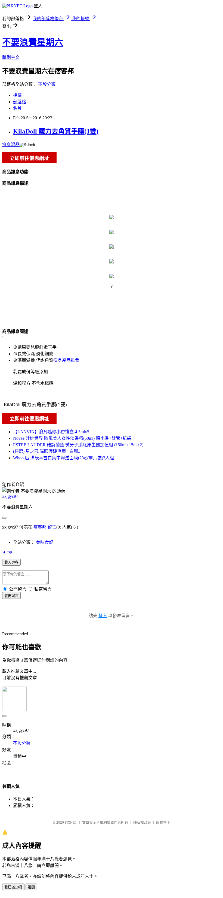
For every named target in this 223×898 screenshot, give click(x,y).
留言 (52, 527)
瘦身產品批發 (66, 360)
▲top (7, 552)
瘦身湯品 (11, 144)
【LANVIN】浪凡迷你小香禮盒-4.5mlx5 (51, 431)
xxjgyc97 (10, 496)
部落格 (19, 101)
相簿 (17, 95)
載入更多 (11, 562)
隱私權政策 (142, 822)
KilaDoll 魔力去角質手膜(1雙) (55, 131)
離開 (31, 887)
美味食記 (44, 542)
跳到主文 (11, 57)
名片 (17, 108)
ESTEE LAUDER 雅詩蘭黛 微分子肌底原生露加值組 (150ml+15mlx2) (78, 444)
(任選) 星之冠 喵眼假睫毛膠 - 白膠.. (46, 451)
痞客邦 (40, 527)
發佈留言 (11, 596)
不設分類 (46, 84)
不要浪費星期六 (32, 42)
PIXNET (71, 822)
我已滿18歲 (13, 887)
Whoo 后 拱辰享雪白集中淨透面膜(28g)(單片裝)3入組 (63, 458)
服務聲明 (163, 822)
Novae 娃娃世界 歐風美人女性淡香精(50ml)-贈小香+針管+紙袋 (72, 438)
